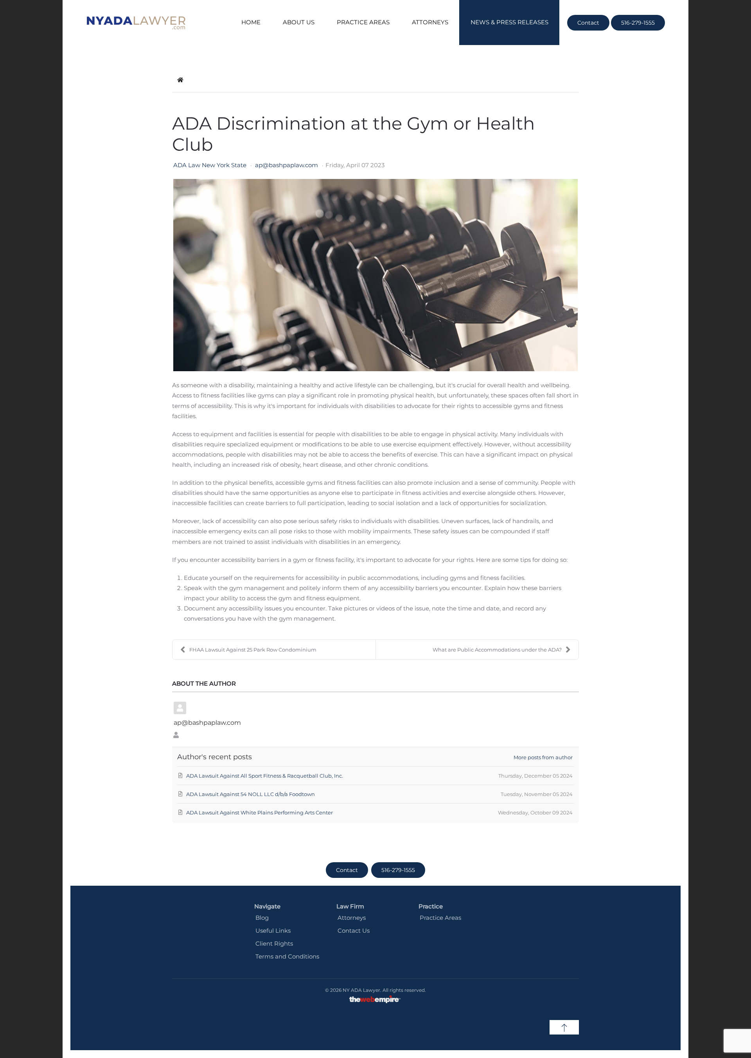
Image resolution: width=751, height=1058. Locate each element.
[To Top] (564, 1027)
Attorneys (352, 917)
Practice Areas (440, 917)
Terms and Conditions (287, 956)
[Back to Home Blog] (180, 79)
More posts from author (543, 757)
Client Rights (274, 943)
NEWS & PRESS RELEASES (509, 22)
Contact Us (354, 930)
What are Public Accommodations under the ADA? (497, 649)
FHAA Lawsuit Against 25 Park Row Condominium (252, 649)
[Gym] (375, 275)
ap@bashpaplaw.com (286, 165)
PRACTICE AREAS (363, 22)
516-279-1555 (638, 22)
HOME (251, 22)
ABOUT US (298, 22)
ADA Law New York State (209, 165)
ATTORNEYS (430, 22)
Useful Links (273, 930)
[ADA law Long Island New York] (136, 22)
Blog (262, 917)
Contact (588, 22)
